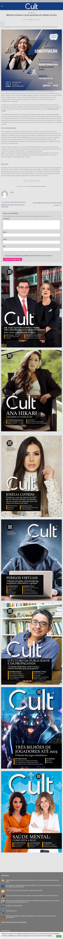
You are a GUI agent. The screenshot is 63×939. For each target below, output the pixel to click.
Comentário (6, 218)
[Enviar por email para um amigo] (33, 181)
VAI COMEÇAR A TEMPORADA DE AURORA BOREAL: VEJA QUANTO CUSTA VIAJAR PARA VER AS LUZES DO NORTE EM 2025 (33, 886)
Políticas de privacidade (45, 255)
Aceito (59, 936)
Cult (39, 19)
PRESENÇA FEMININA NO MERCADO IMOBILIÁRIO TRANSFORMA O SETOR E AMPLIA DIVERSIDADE (31, 916)
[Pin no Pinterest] (35, 181)
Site (4, 246)
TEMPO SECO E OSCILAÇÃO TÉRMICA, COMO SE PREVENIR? (24, 890)
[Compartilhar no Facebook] (27, 181)
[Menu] (2, 6)
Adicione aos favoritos (41, 186)
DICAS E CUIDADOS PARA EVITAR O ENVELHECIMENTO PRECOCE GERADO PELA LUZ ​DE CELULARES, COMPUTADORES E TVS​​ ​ (33, 901)
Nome (5, 232)
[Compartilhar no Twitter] (30, 181)
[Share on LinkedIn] (38, 181)
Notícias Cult (31, 12)
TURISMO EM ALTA (11, 911)
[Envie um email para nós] (31, 1)
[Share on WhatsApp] (24, 181)
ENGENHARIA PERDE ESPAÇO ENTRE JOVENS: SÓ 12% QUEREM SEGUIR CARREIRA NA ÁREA (32, 881)
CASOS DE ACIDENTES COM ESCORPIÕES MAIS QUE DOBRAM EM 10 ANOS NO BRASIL (32, 895)
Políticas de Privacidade (51, 934)
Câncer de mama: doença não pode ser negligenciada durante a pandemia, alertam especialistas (13, 204)
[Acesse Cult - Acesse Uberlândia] (31, 6)
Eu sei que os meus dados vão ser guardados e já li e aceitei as (28, 255)
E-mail (5, 239)
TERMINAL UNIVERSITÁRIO (14, 905)
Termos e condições (8, 936)
